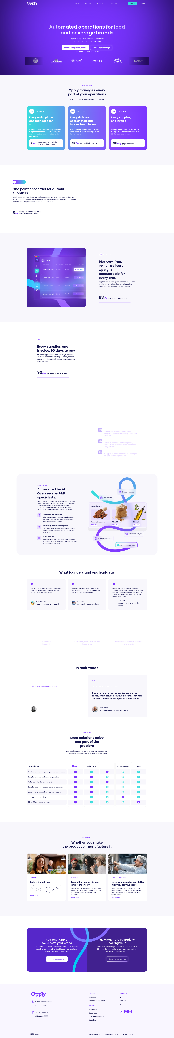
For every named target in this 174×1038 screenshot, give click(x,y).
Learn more (34, 895)
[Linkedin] (121, 1011)
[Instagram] (126, 1011)
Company (113, 4)
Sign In (143, 4)
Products (88, 4)
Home (77, 4)
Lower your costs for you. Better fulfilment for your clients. (127, 883)
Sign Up (132, 4)
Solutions (100, 4)
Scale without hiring (40, 882)
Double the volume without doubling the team (85, 883)
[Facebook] (130, 1011)
